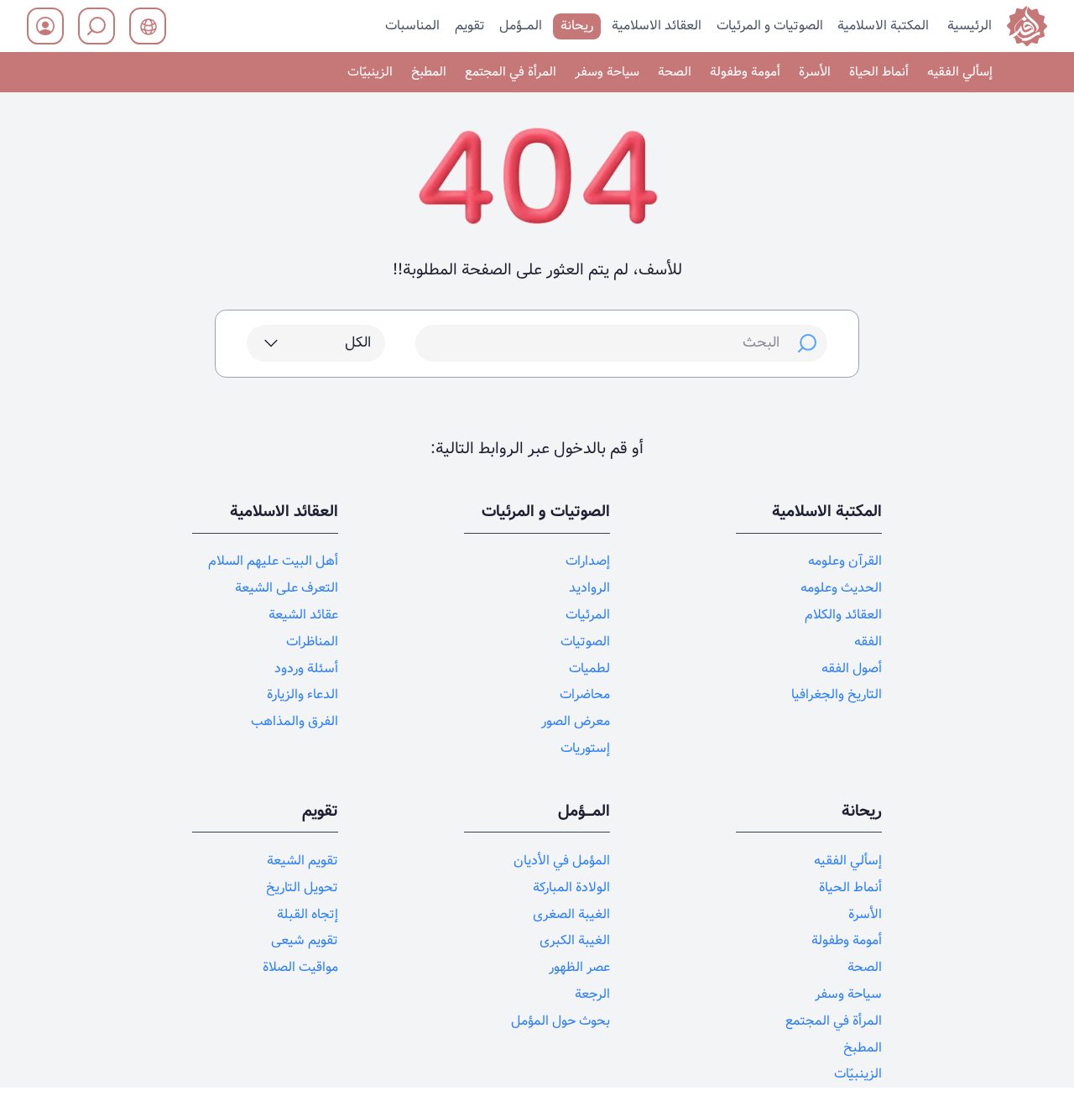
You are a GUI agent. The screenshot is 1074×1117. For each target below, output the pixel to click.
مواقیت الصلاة (300, 967)
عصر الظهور (579, 967)
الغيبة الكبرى (575, 940)
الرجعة (592, 994)
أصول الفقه (851, 668)
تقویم (470, 24)
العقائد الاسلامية (656, 24)
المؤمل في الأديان (562, 860)
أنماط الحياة (879, 72)
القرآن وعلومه (845, 561)
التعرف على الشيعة (286, 587)
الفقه (868, 641)
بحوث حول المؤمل (560, 1020)
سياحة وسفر (607, 72)
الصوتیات (585, 641)
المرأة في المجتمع (510, 72)
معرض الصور (575, 721)
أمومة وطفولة (745, 72)
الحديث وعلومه (841, 587)
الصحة (674, 72)
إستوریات (585, 748)
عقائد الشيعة (303, 614)
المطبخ (428, 72)
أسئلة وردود (306, 668)
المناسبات (412, 24)
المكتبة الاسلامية (883, 24)
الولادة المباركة (571, 887)
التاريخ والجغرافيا (836, 694)
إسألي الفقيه (960, 72)
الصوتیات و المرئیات (770, 24)
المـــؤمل (520, 24)
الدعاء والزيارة (302, 694)
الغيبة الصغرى (571, 914)
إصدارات (588, 561)
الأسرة (815, 72)
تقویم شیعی (304, 940)
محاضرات (585, 694)
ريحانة (576, 24)
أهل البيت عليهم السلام (273, 561)
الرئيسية (969, 24)
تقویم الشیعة (302, 860)
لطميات (589, 668)
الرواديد (589, 587)
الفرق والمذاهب (294, 721)
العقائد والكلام (843, 614)
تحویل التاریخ (302, 887)
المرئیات (588, 614)
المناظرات (312, 641)
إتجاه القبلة (307, 914)
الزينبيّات (370, 72)
